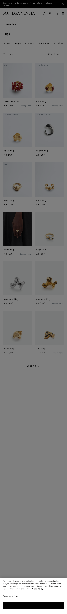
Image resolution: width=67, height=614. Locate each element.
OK (33, 605)
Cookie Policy (37, 589)
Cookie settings (11, 596)
